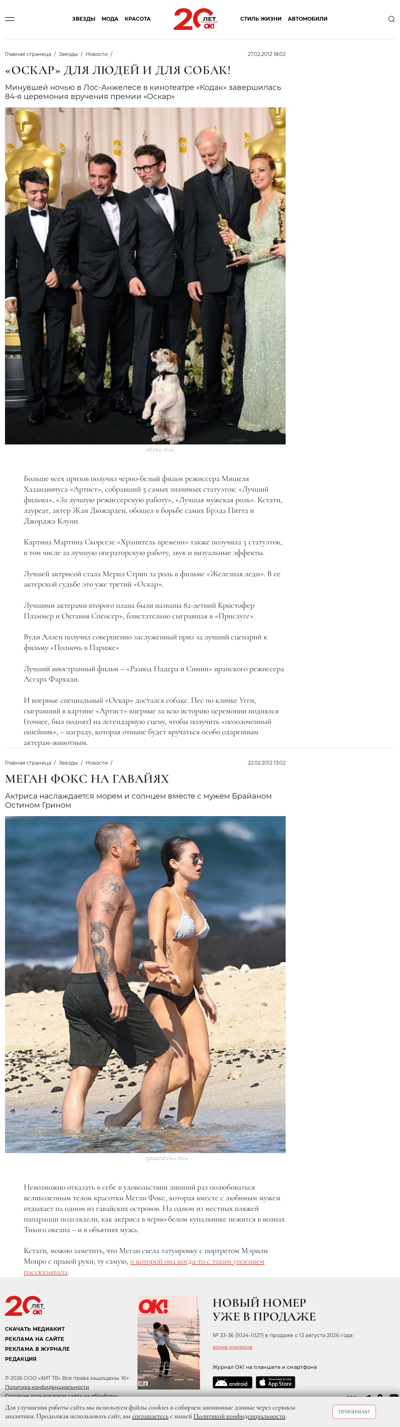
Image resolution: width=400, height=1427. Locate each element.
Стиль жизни (261, 19)
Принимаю (354, 1412)
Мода (110, 19)
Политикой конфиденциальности (239, 1416)
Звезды (83, 19)
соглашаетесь (150, 1416)
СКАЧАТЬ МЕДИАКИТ (35, 1329)
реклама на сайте (34, 1339)
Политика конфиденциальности (47, 1387)
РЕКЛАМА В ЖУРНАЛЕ (37, 1349)
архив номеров (232, 1347)
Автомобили (308, 19)
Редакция (21, 1359)
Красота (138, 19)
